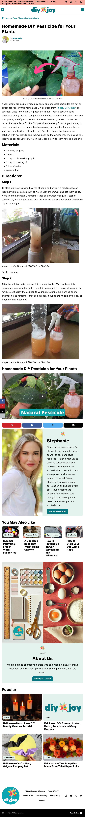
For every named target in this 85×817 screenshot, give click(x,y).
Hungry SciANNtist (66, 107)
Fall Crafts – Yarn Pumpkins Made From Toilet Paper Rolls (61, 765)
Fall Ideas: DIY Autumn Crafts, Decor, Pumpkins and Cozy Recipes (62, 726)
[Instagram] (66, 2)
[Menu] (2, 9)
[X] (75, 2)
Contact (42, 800)
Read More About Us (42, 679)
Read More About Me (57, 511)
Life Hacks (35, 18)
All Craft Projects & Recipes (35, 791)
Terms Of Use (28, 796)
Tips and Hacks (24, 18)
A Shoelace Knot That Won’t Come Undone (31, 545)
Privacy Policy (55, 796)
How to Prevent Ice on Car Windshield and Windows (52, 548)
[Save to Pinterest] (2, 406)
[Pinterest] (80, 2)
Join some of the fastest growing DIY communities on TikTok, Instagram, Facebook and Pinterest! (29, 2)
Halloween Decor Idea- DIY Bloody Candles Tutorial (19, 725)
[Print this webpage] (2, 415)
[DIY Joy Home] (43, 9)
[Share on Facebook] (2, 401)
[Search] (82, 9)
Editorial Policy (41, 796)
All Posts (14, 18)
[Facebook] (71, 2)
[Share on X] (2, 410)
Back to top (74, 813)
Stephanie (17, 38)
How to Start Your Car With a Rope (73, 545)
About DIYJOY (53, 791)
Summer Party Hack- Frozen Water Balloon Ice (10, 546)
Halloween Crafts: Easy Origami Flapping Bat (17, 765)
